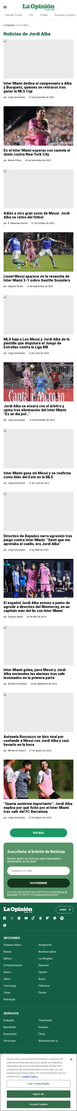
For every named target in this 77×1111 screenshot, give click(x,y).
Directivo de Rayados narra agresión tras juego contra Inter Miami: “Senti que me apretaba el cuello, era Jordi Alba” (38, 540)
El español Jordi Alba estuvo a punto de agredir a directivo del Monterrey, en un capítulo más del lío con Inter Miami (37, 607)
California (43, 985)
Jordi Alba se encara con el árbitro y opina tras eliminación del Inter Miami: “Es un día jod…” (35, 410)
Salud (7, 979)
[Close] (71, 1059)
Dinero (7, 972)
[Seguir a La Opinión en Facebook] (4, 918)
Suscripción (10, 1034)
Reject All (38, 1094)
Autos (41, 979)
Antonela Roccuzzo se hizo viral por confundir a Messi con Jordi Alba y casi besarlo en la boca (36, 741)
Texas (7, 992)
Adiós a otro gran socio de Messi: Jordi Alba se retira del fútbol (36, 215)
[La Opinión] (38, 7)
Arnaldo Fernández (17, 684)
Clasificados (45, 1020)
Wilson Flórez (15, 160)
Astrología (9, 999)
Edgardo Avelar (15, 286)
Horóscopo (10, 1040)
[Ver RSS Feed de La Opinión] (4, 925)
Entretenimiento (13, 965)
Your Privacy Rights (38, 1083)
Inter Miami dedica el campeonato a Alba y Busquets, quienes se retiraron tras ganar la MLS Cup (38, 87)
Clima (41, 1034)
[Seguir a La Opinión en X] (11, 918)
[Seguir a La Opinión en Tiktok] (33, 918)
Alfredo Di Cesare (17, 750)
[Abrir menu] (5, 7)
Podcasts (9, 1020)
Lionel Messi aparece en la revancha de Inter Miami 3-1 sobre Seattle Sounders (37, 278)
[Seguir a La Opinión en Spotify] (62, 918)
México (8, 958)
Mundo (7, 951)
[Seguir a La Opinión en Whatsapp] (54, 918)
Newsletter (10, 1027)
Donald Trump (13, 15)
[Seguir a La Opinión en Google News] (40, 918)
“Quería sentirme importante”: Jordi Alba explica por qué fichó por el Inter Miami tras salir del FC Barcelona (38, 808)
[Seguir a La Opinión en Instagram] (19, 918)
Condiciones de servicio (46, 894)
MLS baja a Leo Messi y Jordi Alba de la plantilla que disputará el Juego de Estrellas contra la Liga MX (36, 343)
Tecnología (10, 985)
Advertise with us (48, 1040)
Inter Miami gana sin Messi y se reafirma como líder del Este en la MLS (37, 475)
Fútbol (44, 15)
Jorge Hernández (16, 97)
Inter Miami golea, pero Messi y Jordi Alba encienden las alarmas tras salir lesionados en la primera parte (35, 674)
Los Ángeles (45, 958)
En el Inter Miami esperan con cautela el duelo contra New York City (37, 152)
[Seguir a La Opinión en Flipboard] (47, 918)
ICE (31, 15)
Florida (42, 992)
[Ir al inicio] (18, 909)
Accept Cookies (39, 1104)
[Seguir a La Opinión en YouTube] (26, 918)
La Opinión (9, 25)
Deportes (43, 965)
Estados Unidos (12, 944)
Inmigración (45, 944)
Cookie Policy (30, 1076)
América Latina (47, 951)
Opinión (42, 972)
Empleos (43, 1027)
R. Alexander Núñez (18, 223)
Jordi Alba (23, 25)
